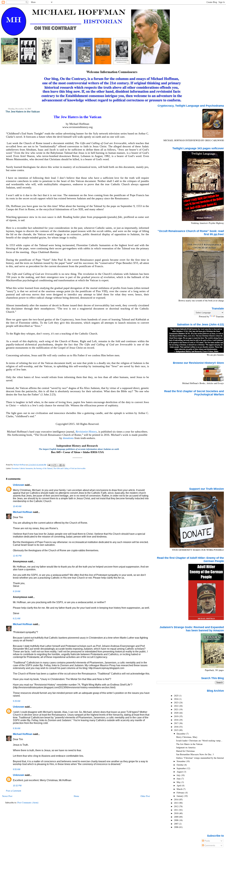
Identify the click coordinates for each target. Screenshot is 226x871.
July (179, 775)
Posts (207, 841)
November (181, 761)
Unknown (18, 485)
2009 (176, 816)
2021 (176, 709)
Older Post (145, 796)
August (180, 771)
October (180, 764)
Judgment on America (185, 747)
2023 (176, 702)
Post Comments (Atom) (27, 802)
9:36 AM (16, 728)
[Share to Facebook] (60, 465)
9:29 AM (16, 701)
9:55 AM (16, 769)
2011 (176, 809)
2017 (176, 723)
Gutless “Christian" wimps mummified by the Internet (200, 757)
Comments (209, 845)
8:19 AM (16, 591)
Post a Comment (13, 791)
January (180, 795)
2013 (176, 802)
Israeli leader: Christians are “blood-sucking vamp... (199, 740)
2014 (176, 799)
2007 (176, 823)
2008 (176, 820)
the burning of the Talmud (43, 468)
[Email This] (52, 465)
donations (68, 438)
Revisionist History (86, 431)
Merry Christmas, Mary (186, 737)
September (181, 768)
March (180, 789)
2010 (176, 813)
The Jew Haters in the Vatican (189, 744)
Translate (220, 316)
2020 (176, 712)
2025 (176, 695)
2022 (176, 705)
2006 (176, 827)
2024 (176, 698)
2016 (176, 726)
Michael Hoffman (22, 512)
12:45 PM (17, 556)
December (181, 733)
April (179, 785)
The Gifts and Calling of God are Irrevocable (69, 468)
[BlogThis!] (54, 465)
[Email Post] (49, 465)
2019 (176, 716)
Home (76, 796)
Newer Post (7, 796)
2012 (176, 806)
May (179, 782)
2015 (176, 730)
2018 (176, 719)
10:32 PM (17, 786)
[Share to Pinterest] (63, 465)
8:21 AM (16, 619)
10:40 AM (17, 506)
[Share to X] (57, 465)
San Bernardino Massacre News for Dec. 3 (195, 754)
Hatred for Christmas (185, 750)
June (179, 778)
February (181, 792)
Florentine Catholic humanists (22, 468)
